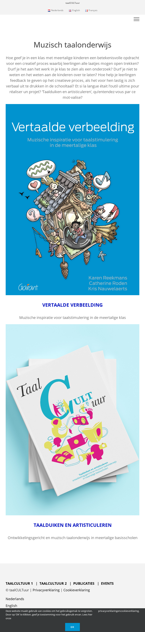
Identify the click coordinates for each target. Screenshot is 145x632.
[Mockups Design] (72, 326)
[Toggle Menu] (137, 19)
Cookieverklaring (76, 590)
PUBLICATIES (85, 583)
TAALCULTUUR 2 (53, 583)
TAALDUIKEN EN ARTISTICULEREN (73, 525)
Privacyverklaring (46, 590)
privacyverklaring (107, 611)
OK (72, 627)
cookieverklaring (129, 611)
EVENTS (107, 583)
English (11, 605)
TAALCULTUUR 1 (20, 583)
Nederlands (15, 599)
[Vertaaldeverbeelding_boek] (72, 105)
